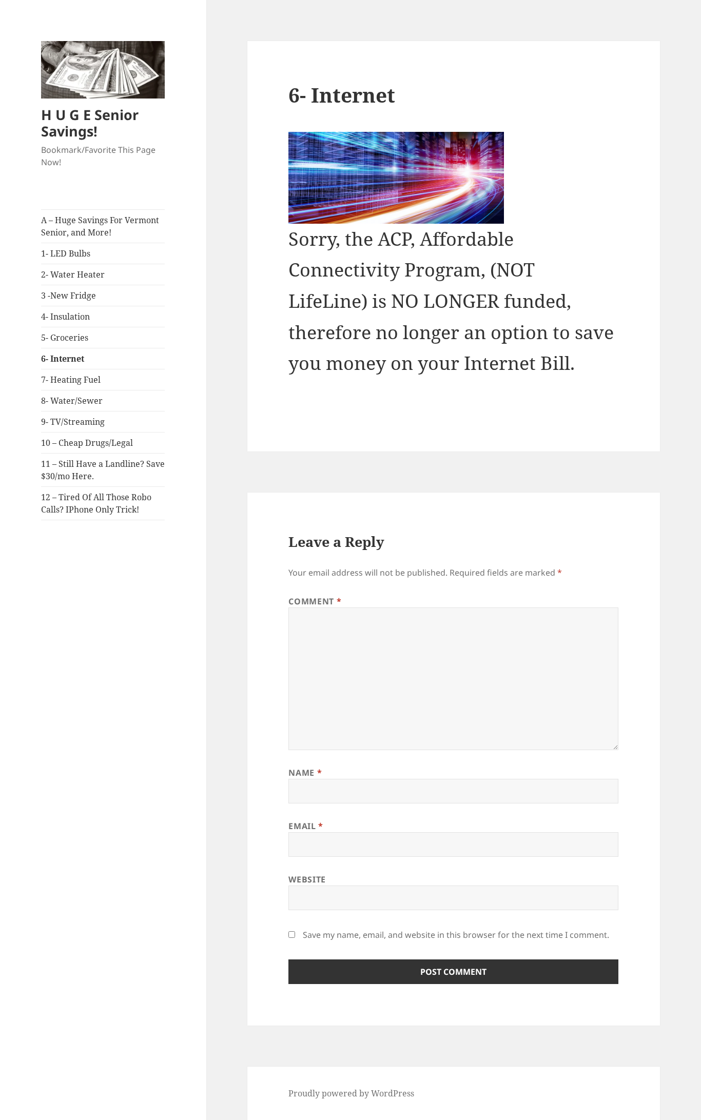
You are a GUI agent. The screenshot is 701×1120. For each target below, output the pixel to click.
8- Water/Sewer (72, 400)
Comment (314, 601)
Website (306, 879)
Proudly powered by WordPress (351, 1093)
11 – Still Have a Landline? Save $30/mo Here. (103, 470)
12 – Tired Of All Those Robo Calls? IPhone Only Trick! (96, 503)
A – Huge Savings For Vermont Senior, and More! (100, 226)
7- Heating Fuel (71, 379)
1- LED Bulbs (65, 253)
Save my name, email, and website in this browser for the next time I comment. (456, 934)
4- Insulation (65, 316)
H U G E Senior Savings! (90, 123)
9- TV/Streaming (73, 421)
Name (305, 772)
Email (305, 826)
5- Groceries (64, 337)
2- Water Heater (73, 274)
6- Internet (62, 358)
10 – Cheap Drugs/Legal (87, 442)
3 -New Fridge (68, 295)
